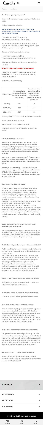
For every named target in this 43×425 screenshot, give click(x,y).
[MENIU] (39, 3)
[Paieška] (18, 3)
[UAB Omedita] (9, 3)
